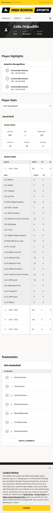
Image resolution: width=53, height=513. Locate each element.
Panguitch (10, 291)
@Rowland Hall (12, 285)
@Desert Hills (12, 257)
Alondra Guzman (19, 404)
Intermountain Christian (16, 274)
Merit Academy (12, 213)
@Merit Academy (13, 269)
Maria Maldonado (19, 413)
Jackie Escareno (19, 395)
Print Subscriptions (45, 2)
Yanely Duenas (18, 377)
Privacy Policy (40, 494)
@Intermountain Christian (16, 218)
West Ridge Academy (14, 202)
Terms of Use (28, 494)
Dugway (9, 191)
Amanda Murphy (19, 431)
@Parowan (11, 296)
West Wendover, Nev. (14, 241)
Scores (28, 18)
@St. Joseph (11, 207)
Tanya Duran (18, 386)
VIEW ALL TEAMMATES (27, 441)
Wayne (8, 179)
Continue (26, 508)
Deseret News (6, 2)
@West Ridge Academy (15, 235)
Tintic (8, 230)
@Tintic (9, 196)
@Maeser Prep (12, 263)
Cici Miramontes (19, 422)
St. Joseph (9, 246)
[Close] (50, 469)
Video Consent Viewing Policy (14, 497)
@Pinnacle (11, 280)
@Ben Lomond (12, 252)
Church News (17, 2)
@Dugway (10, 224)
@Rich (8, 185)
